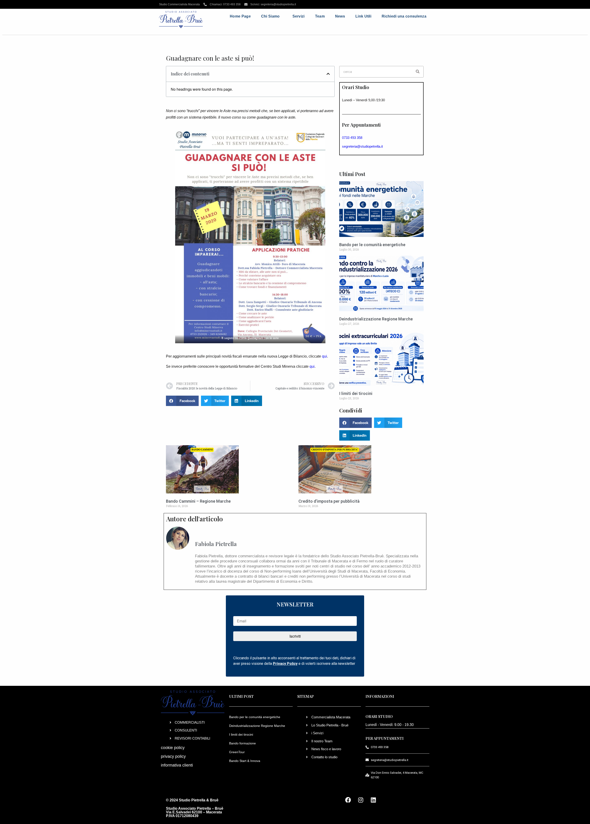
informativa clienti (177, 765)
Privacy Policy (285, 663)
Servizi (298, 16)
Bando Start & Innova (244, 761)
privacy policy (173, 756)
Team (320, 16)
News (340, 16)
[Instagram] (360, 800)
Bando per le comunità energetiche (372, 244)
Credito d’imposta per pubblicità (329, 501)
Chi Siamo (270, 16)
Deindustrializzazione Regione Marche (376, 318)
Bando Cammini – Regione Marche (198, 501)
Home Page (240, 16)
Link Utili (363, 16)
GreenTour (237, 752)
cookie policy (173, 747)
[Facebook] (348, 800)
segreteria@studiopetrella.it (362, 146)
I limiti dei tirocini (355, 393)
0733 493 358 (352, 138)
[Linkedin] (373, 800)
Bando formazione (242, 743)
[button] (328, 74)
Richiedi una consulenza (404, 16)
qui (324, 356)
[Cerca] (417, 71)
